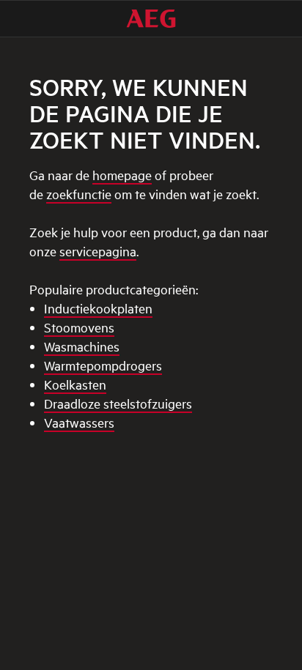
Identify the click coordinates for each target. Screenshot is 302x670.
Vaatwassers (79, 422)
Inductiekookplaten (98, 307)
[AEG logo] (151, 19)
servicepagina (97, 250)
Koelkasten (75, 384)
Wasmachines (81, 346)
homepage (122, 174)
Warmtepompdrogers (103, 365)
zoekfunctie (78, 193)
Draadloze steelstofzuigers (118, 403)
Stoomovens (79, 327)
